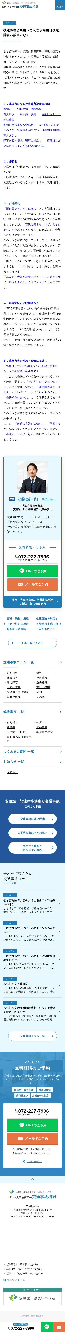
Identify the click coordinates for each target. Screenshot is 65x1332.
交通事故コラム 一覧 (18, 662)
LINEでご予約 (36, 571)
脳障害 (11, 727)
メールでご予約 (36, 584)
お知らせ (12, 772)
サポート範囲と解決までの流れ (32, 847)
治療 (39, 672)
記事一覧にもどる (33, 642)
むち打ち (12, 722)
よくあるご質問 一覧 (18, 751)
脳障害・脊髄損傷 (18, 692)
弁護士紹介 (49, 499)
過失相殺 (41, 682)
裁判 (39, 692)
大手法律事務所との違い (32, 832)
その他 (40, 696)
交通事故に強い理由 (32, 818)
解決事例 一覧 (13, 712)
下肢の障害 (43, 687)
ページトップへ (32, 1179)
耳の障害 (41, 727)
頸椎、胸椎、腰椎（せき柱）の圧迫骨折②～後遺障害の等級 (18, 624)
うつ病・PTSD (16, 732)
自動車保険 (14, 696)
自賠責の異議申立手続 (19, 738)
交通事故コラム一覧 (32, 1035)
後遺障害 (41, 677)
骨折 (39, 722)
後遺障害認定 (44, 732)
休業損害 (12, 677)
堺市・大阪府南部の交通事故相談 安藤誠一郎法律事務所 (34, 601)
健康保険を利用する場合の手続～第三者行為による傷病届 (47, 624)
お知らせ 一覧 (13, 761)
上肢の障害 (14, 687)
